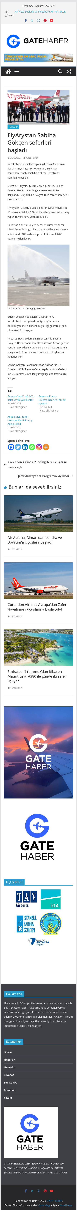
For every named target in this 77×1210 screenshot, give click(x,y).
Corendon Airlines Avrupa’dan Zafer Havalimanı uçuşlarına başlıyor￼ (37, 607)
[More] (46, 447)
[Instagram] (39, 447)
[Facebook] (11, 447)
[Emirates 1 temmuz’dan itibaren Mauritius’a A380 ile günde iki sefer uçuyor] (38, 632)
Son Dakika (11, 1082)
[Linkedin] (25, 447)
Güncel (8, 1052)
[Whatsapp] (32, 447)
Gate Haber (32, 157)
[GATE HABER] (8, 71)
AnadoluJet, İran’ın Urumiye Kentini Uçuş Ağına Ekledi (20, 420)
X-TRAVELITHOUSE (49, 1163)
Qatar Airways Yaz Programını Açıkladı (43, 476)
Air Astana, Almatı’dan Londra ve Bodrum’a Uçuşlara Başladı (35, 540)
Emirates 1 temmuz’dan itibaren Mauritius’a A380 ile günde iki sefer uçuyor (37, 676)
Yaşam (8, 1097)
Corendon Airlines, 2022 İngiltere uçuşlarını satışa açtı (37, 464)
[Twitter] (18, 447)
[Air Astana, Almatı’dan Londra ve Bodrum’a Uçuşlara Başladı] (38, 498)
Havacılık (13, 127)
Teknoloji (9, 1090)
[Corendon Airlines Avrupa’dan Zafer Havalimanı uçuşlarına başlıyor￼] (38, 565)
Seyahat (9, 1075)
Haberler (9, 1059)
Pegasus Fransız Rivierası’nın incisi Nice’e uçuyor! (52, 399)
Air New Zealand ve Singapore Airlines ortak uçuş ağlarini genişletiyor (40, 13)
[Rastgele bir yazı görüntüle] (68, 71)
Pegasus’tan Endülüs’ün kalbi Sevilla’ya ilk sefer (21, 397)
